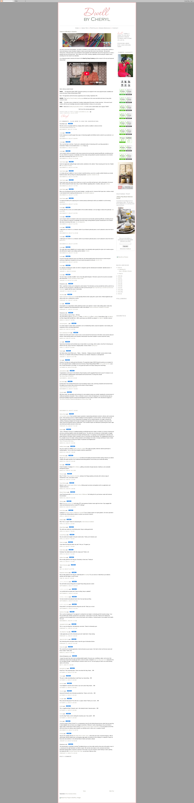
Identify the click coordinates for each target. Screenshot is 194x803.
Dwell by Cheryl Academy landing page (74, 98)
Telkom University (64, 565)
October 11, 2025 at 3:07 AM (68, 672)
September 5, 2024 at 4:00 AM (69, 593)
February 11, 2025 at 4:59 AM (68, 635)
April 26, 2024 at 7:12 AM (67, 554)
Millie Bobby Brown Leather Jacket (81, 735)
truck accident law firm (104, 363)
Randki (61, 351)
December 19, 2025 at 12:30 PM (69, 730)
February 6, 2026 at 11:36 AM (68, 753)
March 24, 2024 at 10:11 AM (68, 470)
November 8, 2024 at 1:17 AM (68, 620)
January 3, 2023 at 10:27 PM (68, 356)
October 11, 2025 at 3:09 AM (68, 710)
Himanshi (62, 474)
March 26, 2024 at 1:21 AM (67, 479)
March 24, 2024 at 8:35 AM (67, 461)
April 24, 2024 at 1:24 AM (67, 523)
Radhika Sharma (63, 446)
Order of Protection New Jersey (66, 441)
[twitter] (125, 82)
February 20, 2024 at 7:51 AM (68, 426)
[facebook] (122, 82)
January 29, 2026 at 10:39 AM (68, 740)
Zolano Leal (62, 542)
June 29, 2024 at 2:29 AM (67, 578)
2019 (119, 278)
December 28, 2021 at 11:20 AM (69, 233)
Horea (61, 721)
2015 (119, 285)
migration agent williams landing (74, 485)
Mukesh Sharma (63, 492)
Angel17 (61, 519)
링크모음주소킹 (63, 668)
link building (86, 574)
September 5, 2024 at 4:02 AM (69, 608)
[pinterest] (125, 86)
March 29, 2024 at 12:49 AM (68, 507)
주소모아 (62, 691)
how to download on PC (65, 332)
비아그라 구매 (98, 260)
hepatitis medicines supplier (79, 448)
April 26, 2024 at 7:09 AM (67, 538)
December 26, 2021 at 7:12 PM (68, 195)
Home (84, 791)
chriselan (62, 392)
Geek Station (62, 161)
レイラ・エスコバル (64, 604)
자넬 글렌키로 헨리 (64, 624)
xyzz (61, 303)
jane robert (62, 381)
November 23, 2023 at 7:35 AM (69, 388)
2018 (119, 280)
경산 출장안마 (100, 318)
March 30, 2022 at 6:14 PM (67, 329)
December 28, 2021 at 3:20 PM (68, 243)
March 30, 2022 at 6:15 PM (67, 338)
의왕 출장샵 (110, 316)
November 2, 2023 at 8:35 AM (68, 378)
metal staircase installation (88, 521)
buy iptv (61, 231)
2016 (119, 284)
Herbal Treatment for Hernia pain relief (68, 296)
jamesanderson (63, 370)
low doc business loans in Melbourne (79, 494)
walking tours (94, 345)
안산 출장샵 (95, 316)
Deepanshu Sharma (64, 572)
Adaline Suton (63, 557)
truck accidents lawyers (65, 416)
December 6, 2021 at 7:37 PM (68, 129)
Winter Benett (63, 527)
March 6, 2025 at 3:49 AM (67, 652)
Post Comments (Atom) (71, 793)
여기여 (61, 713)
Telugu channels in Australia (73, 476)
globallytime (62, 202)
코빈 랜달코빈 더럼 (64, 631)
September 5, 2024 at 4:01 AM (69, 600)
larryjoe (61, 429)
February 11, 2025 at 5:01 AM (68, 643)
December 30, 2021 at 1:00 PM (68, 262)
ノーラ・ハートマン (64, 589)
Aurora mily (62, 647)
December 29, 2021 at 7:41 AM (68, 253)
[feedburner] (128, 82)
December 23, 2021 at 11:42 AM (69, 158)
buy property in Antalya (67, 165)
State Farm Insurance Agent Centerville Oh (90, 726)
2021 (119, 267)
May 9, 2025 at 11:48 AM (66, 665)
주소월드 (62, 698)
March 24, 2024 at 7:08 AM (67, 452)
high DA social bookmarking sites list (71, 457)
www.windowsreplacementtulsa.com (67, 127)
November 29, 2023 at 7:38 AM (69, 410)
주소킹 (61, 676)
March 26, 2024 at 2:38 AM (67, 488)
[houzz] (128, 86)
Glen (61, 360)
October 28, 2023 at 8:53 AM (68, 367)
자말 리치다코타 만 (64, 639)
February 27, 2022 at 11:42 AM (69, 309)
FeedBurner (128, 248)
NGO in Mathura (76, 466)
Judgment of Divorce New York (83, 399)
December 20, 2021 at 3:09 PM (68, 138)
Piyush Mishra (63, 483)
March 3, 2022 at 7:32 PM (67, 320)
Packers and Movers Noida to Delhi (75, 278)
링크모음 (62, 683)
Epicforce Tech (63, 612)
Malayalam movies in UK (68, 503)
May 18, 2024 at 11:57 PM (67, 569)
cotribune (108, 183)
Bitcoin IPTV (62, 240)
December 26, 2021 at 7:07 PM (68, 185)
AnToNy (61, 733)
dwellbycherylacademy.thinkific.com (77, 106)
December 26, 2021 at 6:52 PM (68, 176)
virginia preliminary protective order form (68, 386)
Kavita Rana (62, 455)
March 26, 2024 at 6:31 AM (67, 497)
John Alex (62, 294)
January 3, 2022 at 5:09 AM (68, 271)
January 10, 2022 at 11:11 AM (68, 280)
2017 (119, 282)
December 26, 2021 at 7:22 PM (68, 204)
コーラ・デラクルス (64, 581)
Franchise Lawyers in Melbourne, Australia (74, 512)
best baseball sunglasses (88, 193)
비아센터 (81, 145)
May (120, 273)
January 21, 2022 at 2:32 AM (68, 291)
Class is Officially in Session (125, 271)
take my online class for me (100, 659)
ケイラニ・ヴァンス (64, 596)
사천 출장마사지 (86, 316)
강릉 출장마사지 (75, 316)
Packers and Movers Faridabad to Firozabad (99, 307)
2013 (119, 289)
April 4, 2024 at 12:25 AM (67, 516)
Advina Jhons (63, 414)
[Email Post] (90, 111)
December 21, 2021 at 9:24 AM (68, 147)
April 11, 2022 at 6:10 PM (67, 347)
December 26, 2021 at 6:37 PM (68, 167)
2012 (119, 291)
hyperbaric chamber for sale (93, 174)
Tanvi (61, 464)
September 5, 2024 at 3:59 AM (69, 585)
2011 (119, 293)
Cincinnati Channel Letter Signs (76, 751)
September (121, 269)
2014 (119, 287)
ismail (61, 133)
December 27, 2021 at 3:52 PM (68, 213)
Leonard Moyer (63, 534)
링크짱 (61, 706)
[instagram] (122, 86)
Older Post (111, 791)
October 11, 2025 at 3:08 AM (68, 680)
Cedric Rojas (62, 549)
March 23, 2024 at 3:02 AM (67, 443)
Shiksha (61, 501)
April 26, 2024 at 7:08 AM (67, 531)
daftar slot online (79, 156)
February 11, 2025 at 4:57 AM (68, 628)
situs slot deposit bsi (80, 222)
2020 (119, 276)
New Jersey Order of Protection (66, 376)
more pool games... (64, 323)
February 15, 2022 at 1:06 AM (68, 300)
